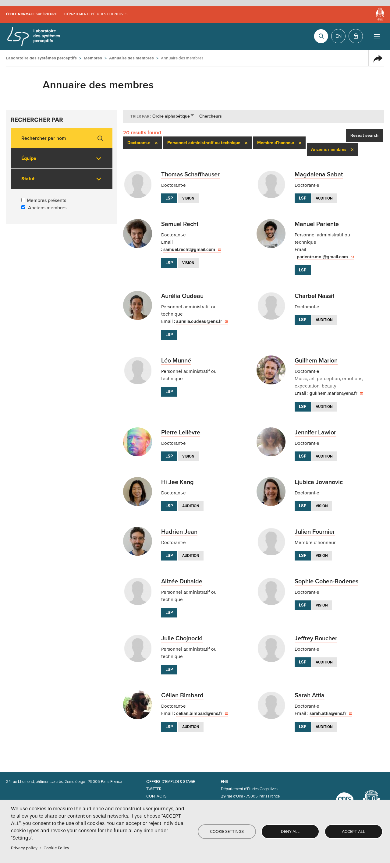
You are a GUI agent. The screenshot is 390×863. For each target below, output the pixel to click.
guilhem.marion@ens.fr (333, 393)
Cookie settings (227, 831)
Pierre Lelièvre (180, 432)
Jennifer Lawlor (315, 432)
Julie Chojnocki (182, 638)
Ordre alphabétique (173, 116)
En (338, 36)
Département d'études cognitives (96, 14)
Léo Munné (176, 360)
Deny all (290, 831)
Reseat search (364, 135)
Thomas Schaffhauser (190, 174)
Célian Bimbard (182, 695)
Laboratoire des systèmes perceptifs (33, 36)
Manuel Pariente (317, 224)
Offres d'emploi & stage (170, 781)
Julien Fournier (315, 532)
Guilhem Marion (316, 360)
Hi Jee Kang (177, 482)
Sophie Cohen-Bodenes (326, 581)
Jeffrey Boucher (316, 638)
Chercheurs (210, 116)
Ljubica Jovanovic (319, 482)
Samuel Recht (179, 224)
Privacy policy (24, 848)
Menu (377, 36)
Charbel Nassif (314, 296)
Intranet (356, 36)
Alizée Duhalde (181, 581)
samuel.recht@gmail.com (189, 249)
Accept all (353, 831)
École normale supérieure (31, 14)
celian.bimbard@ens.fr (199, 713)
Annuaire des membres (131, 58)
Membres (93, 58)
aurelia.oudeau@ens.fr (199, 321)
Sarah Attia (309, 695)
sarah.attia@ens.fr (328, 713)
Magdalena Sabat (319, 174)
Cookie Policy (56, 848)
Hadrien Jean (179, 532)
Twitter (153, 789)
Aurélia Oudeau (182, 296)
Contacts (156, 796)
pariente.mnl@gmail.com (322, 257)
